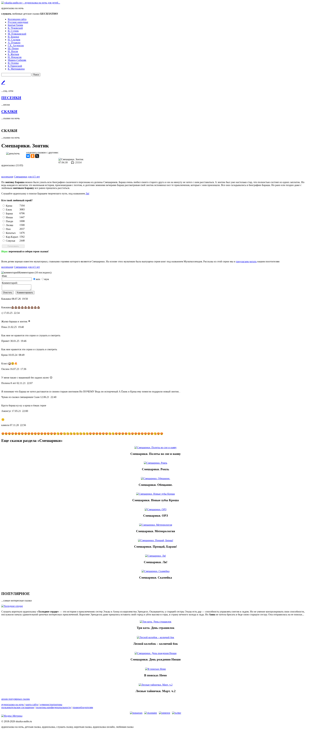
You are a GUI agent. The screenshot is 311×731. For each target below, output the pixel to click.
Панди (9, 221)
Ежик (9, 209)
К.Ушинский (15, 66)
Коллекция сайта (17, 19)
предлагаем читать (246, 261)
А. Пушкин (14, 42)
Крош (9, 205)
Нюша (9, 217)
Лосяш (9, 225)
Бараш (9, 213)
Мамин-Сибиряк (17, 60)
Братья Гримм (15, 25)
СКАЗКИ (9, 111)
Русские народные (18, 22)
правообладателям (83, 707)
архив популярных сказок (15, 699)
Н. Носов (13, 51)
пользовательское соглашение (17, 707)
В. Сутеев (13, 31)
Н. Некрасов (15, 57)
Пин (8, 229)
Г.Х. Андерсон (16, 45)
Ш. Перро (13, 48)
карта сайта (32, 704)
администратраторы (51, 704)
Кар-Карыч (12, 236)
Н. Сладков (14, 39)
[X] (37, 156)
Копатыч (11, 233)
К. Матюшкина (16, 68)
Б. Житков (13, 54)
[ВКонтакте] (28, 156)
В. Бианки (13, 36)
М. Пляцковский (17, 33)
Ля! (87, 193)
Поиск (36, 74)
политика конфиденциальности (53, 707)
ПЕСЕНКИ (11, 98)
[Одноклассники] (33, 156)
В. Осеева (13, 63)
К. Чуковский (15, 28)
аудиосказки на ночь (12, 704)
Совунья (10, 240)
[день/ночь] (13, 153)
